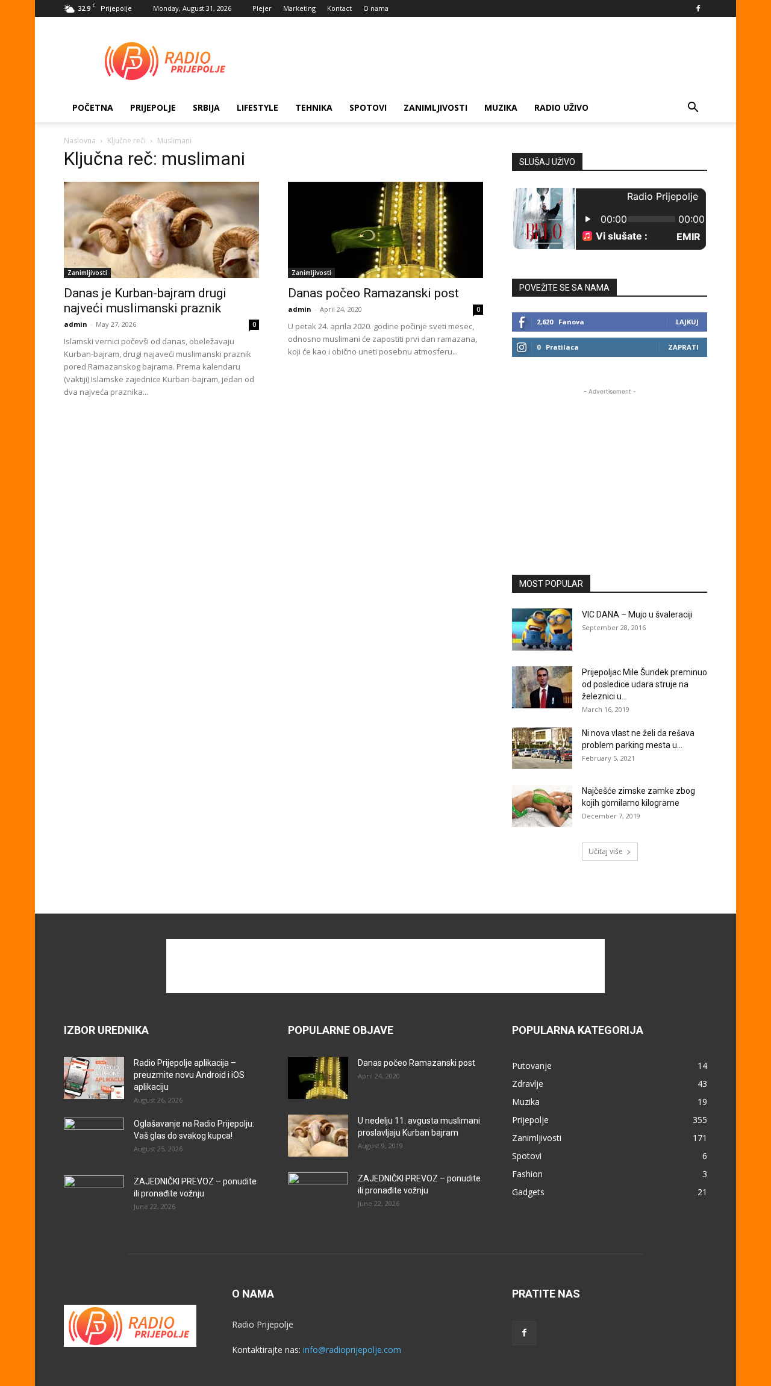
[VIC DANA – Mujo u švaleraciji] (542, 629)
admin (75, 324)
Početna (92, 107)
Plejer (262, 8)
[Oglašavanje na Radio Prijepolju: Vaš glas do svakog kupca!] (94, 1139)
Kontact (339, 8)
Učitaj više (605, 851)
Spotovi (368, 107)
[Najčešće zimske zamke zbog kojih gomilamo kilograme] (542, 806)
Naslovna (80, 140)
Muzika (500, 107)
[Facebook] (698, 8)
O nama (376, 8)
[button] (692, 108)
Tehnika (313, 107)
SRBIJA (206, 107)
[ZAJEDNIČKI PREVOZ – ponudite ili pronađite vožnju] (94, 1196)
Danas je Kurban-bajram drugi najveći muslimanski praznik (145, 300)
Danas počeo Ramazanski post (373, 293)
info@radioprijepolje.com (352, 1349)
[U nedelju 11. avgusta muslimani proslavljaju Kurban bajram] (318, 1136)
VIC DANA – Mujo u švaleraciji (637, 614)
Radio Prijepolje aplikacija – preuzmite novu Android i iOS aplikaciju (189, 1075)
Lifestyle (257, 107)
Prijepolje (153, 107)
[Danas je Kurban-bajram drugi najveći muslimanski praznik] (161, 230)
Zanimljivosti (435, 107)
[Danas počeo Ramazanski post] (385, 230)
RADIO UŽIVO (561, 107)
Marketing (299, 8)
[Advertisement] (488, 61)
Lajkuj (687, 321)
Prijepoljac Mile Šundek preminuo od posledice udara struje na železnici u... (644, 684)
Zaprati (683, 346)
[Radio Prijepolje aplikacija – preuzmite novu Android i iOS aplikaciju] (94, 1078)
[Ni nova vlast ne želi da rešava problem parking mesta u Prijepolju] (542, 748)
